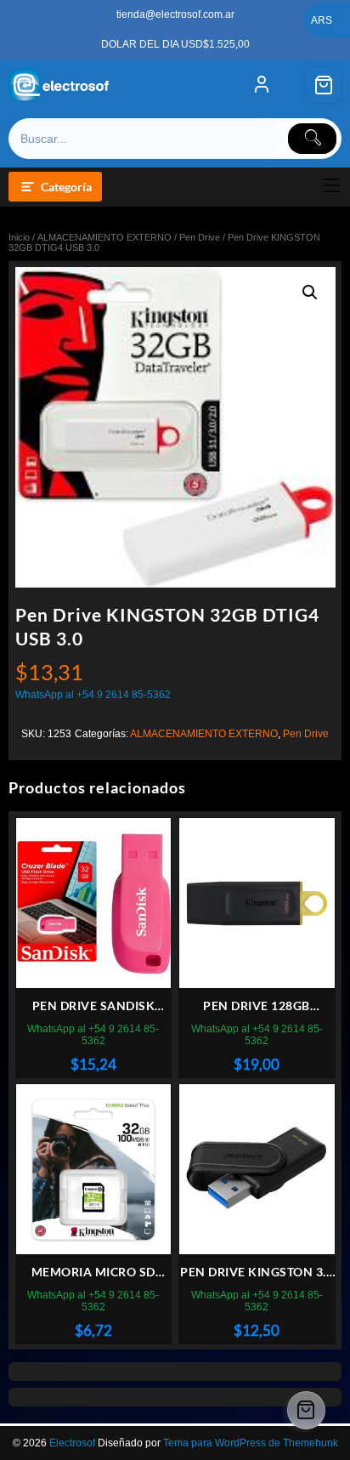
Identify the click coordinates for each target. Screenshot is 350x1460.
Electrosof (72, 1443)
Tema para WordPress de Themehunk (250, 1443)
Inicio (19, 237)
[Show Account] (261, 85)
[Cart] (323, 85)
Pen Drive (199, 237)
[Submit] (312, 138)
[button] (310, 292)
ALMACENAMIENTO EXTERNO (104, 237)
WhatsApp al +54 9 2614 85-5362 (93, 695)
